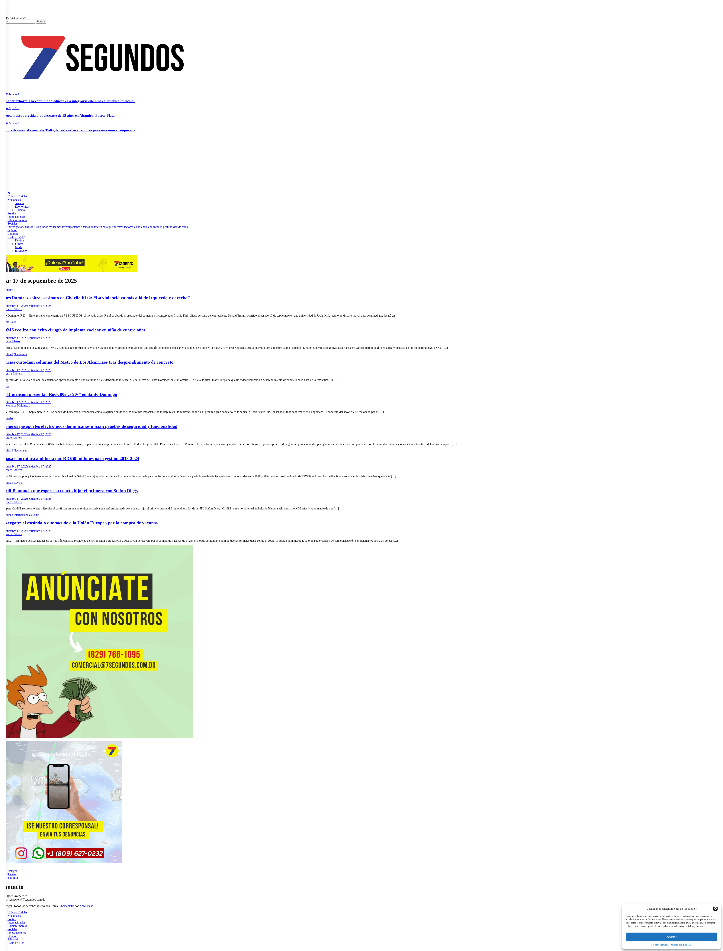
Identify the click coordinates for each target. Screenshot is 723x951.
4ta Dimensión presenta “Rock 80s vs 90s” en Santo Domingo (58, 394)
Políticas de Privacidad (680, 944)
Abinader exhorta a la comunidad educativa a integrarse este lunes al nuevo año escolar (67, 101)
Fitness (19, 243)
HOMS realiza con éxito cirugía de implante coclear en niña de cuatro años (72, 329)
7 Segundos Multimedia (16, 405)
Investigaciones (98, 226)
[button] (715, 909)
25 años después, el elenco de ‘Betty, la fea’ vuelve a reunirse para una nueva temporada (67, 130)
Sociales (12, 223)
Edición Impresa (17, 220)
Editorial (13, 233)
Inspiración (21, 250)
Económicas (22, 206)
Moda (18, 247)
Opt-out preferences (660, 944)
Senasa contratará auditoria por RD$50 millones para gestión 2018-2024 (69, 458)
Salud (13, 322)
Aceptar (671, 936)
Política (12, 213)
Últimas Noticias (17, 196)
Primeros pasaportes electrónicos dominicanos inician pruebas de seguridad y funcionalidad (88, 426)
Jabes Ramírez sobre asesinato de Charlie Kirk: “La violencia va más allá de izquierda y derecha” (95, 297)
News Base (86, 906)
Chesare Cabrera (12, 309)
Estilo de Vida (16, 237)
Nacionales (14, 199)
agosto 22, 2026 (9, 93)
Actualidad (6, 354)
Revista (19, 240)
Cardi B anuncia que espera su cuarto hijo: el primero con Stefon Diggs (69, 490)
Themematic (67, 906)
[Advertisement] (361, 162)
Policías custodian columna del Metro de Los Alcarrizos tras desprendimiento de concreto (86, 362)
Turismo (20, 210)
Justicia (19, 203)
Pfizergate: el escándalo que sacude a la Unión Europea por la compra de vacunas (79, 522)
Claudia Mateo (11, 341)
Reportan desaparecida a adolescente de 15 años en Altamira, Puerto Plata (57, 115)
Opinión (12, 230)
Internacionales (16, 216)
